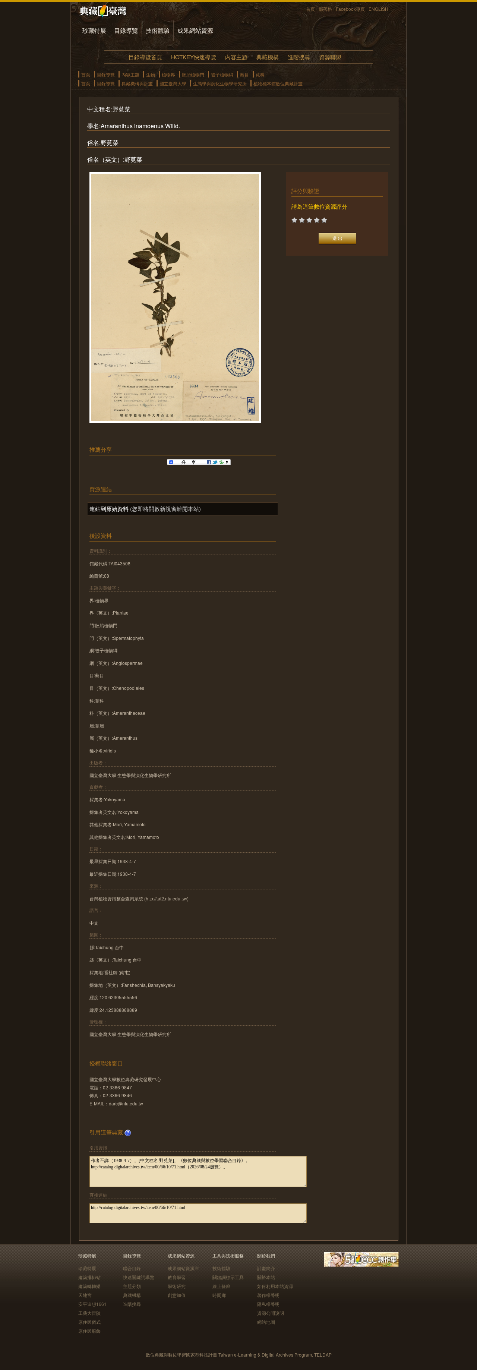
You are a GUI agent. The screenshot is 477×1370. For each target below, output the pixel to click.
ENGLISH (378, 9)
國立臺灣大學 (172, 83)
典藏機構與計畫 (137, 83)
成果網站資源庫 (183, 1268)
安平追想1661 (92, 1304)
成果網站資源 (195, 30)
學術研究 (177, 1286)
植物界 (168, 74)
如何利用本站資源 (275, 1286)
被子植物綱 (222, 74)
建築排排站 (89, 1277)
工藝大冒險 (89, 1313)
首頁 (310, 9)
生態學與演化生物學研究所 (220, 83)
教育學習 (177, 1277)
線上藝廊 (221, 1286)
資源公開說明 (270, 1313)
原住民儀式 (89, 1322)
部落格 (325, 9)
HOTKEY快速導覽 (193, 57)
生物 (150, 74)
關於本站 (266, 1277)
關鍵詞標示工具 (228, 1277)
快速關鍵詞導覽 (138, 1277)
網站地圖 (266, 1322)
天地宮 (85, 1295)
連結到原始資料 (109, 508)
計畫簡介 (266, 1268)
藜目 (244, 74)
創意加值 (177, 1295)
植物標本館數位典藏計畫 (278, 83)
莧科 (260, 74)
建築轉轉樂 (89, 1286)
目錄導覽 (126, 30)
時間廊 (219, 1295)
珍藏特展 (94, 30)
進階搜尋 (299, 57)
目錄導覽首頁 (145, 57)
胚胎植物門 (193, 74)
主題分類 (132, 1286)
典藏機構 (267, 57)
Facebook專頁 (350, 9)
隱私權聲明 (268, 1304)
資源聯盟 (330, 57)
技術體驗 (158, 30)
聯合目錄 (132, 1268)
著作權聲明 (268, 1295)
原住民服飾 (89, 1331)
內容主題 (236, 57)
